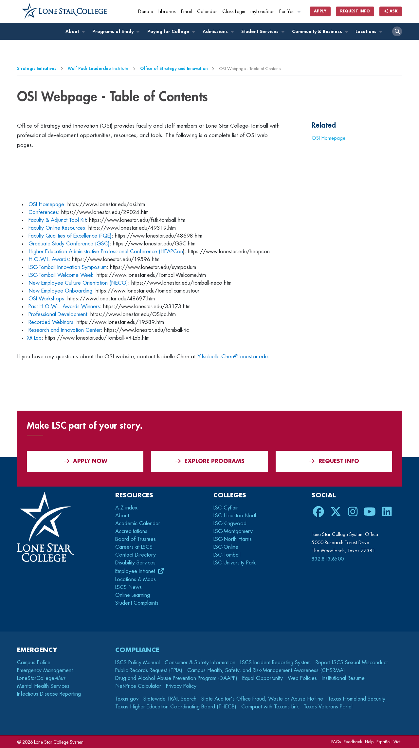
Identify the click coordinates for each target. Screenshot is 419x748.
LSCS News (128, 587)
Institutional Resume (343, 678)
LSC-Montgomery (233, 531)
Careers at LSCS (134, 547)
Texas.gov (126, 699)
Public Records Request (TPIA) (148, 670)
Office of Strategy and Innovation (174, 68)
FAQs (336, 741)
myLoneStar (262, 11)
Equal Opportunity (262, 678)
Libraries (167, 11)
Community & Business (317, 31)
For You (287, 11)
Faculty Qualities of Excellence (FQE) (70, 236)
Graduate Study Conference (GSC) (69, 243)
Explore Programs (215, 461)
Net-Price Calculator (138, 686)
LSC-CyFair (225, 507)
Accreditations (131, 531)
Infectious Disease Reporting (49, 694)
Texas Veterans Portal (328, 706)
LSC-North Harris (232, 539)
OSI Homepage (46, 204)
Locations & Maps (135, 579)
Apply (320, 11)
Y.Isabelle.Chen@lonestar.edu (232, 356)
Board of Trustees (135, 539)
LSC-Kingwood (229, 523)
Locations (366, 31)
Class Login (233, 11)
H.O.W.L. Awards (48, 259)
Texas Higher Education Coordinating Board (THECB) (175, 706)
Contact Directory (135, 555)
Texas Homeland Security (356, 699)
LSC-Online (225, 547)
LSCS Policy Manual (137, 662)
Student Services (260, 31)
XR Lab (34, 338)
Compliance (137, 650)
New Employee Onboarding (60, 291)
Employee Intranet (136, 571)
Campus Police (33, 662)
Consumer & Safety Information (200, 662)
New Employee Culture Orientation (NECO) (78, 283)
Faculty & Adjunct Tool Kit (57, 220)
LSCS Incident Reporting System (275, 662)
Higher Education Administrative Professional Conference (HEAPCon (105, 251)
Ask (393, 11)
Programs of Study (113, 31)
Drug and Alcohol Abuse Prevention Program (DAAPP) (176, 678)
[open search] (397, 31)
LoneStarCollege (41, 678)
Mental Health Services (43, 686)
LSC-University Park (234, 562)
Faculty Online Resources (56, 228)
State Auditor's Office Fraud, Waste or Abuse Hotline (262, 699)
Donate (145, 11)
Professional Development (57, 314)
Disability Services (135, 562)
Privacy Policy (181, 686)
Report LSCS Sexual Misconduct (352, 662)
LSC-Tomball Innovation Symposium (67, 267)
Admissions (216, 31)
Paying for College (169, 31)
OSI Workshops (46, 298)
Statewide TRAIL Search (169, 699)
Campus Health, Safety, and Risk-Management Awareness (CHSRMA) (266, 670)
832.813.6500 (328, 559)
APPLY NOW (90, 461)
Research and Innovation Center (64, 330)
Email (186, 11)
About (72, 31)
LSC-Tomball (227, 555)
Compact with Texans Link (270, 706)
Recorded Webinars (50, 322)
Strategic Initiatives (36, 68)
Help (369, 741)
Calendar (207, 11)
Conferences (43, 212)
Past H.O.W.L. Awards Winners (64, 306)
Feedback (353, 741)
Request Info (355, 11)
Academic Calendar (137, 523)
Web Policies (302, 678)
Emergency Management (45, 670)
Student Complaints (136, 603)
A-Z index (126, 507)
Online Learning (132, 595)
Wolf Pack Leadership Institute (98, 68)
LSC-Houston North (235, 515)
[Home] (64, 11)
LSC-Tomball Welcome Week (60, 275)
